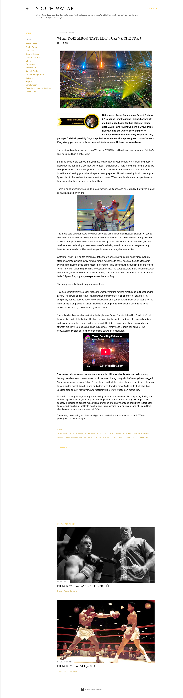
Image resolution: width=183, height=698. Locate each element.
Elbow (28, 61)
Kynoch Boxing (32, 71)
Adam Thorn (31, 44)
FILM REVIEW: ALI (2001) (76, 666)
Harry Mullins (31, 68)
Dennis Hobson (32, 54)
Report (29, 81)
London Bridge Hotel (35, 74)
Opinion (29, 78)
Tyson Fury (31, 92)
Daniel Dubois (32, 47)
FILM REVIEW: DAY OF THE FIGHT (83, 585)
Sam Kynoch (31, 85)
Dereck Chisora (33, 57)
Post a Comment (71, 591)
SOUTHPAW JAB (54, 8)
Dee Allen (30, 50)
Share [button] (28, 33)
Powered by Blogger (93, 689)
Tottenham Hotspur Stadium (38, 88)
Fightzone (30, 64)
